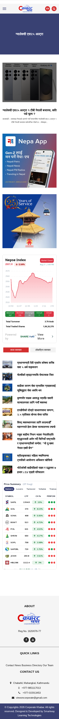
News (18, 665)
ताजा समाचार (16, 349)
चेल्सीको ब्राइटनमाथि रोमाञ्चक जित (35, 374)
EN (47, 9)
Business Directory (32, 665)
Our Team (48, 665)
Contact (10, 665)
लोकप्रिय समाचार (43, 349)
